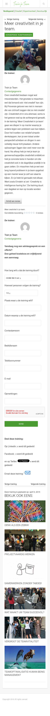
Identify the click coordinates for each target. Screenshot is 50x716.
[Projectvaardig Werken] (25, 540)
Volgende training (38, 484)
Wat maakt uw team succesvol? (24, 612)
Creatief (18, 11)
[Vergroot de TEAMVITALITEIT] (25, 627)
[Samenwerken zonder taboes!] (25, 569)
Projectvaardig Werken (20, 554)
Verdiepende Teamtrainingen (19, 35)
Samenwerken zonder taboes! (23, 583)
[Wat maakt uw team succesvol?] (25, 598)
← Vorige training (12, 19)
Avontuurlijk (42, 11)
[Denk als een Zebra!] (25, 511)
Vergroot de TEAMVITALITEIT (22, 641)
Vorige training (11, 484)
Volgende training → (36, 19)
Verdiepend (8, 11)
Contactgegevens (13, 91)
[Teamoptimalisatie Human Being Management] (25, 657)
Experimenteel (29, 11)
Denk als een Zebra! (17, 525)
